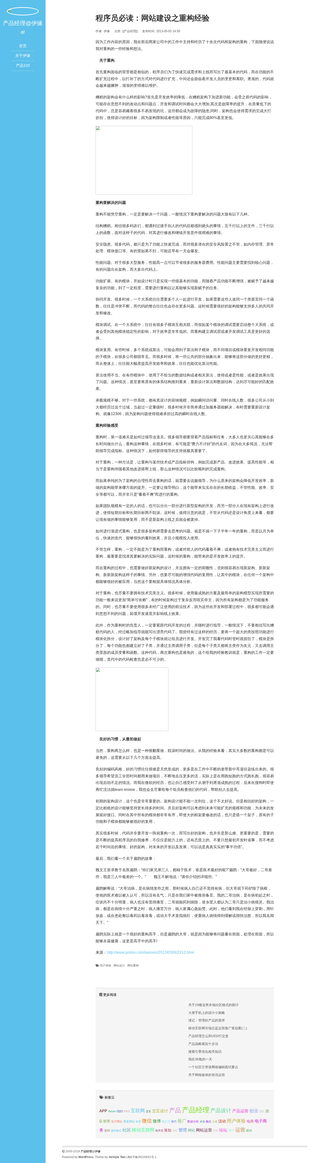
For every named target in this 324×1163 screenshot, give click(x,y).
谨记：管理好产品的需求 (206, 1020)
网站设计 (119, 965)
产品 (175, 1110)
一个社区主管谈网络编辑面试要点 (213, 1067)
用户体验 (105, 965)
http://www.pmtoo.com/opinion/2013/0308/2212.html (150, 952)
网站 (191, 1130)
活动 (222, 1121)
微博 (157, 1121)
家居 (138, 1121)
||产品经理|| (130, 31)
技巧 (173, 1121)
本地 (202, 1121)
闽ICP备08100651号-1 (142, 1157)
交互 (148, 1111)
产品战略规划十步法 (203, 1044)
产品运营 (240, 1111)
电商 (250, 1121)
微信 (147, 1120)
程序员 (159, 1130)
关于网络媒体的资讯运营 (206, 1075)
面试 (249, 1130)
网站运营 (204, 1130)
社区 (126, 1130)
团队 (261, 1111)
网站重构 (133, 965)
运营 (240, 1129)
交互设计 (160, 1111)
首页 (23, 46)
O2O (120, 1111)
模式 (208, 1121)
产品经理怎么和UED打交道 (208, 1036)
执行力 (166, 1121)
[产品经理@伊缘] (23, 11)
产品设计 (220, 1110)
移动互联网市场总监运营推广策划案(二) (217, 1028)
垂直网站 (129, 1121)
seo (127, 1111)
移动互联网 (143, 1129)
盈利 (107, 1130)
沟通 (214, 1121)
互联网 (138, 1110)
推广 (181, 1120)
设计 (231, 1130)
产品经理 (195, 1110)
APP (103, 1111)
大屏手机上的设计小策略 (206, 1013)
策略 (174, 1130)
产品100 (23, 66)
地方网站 (116, 1121)
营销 (215, 1130)
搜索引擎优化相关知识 (205, 1051)
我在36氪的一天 (200, 1059)
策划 (167, 1130)
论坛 (223, 1130)
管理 (182, 1130)
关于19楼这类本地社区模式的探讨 (213, 1005)
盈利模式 (116, 1130)
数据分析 (193, 1121)
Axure (112, 1111)
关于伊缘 (22, 56)
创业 (253, 1110)
